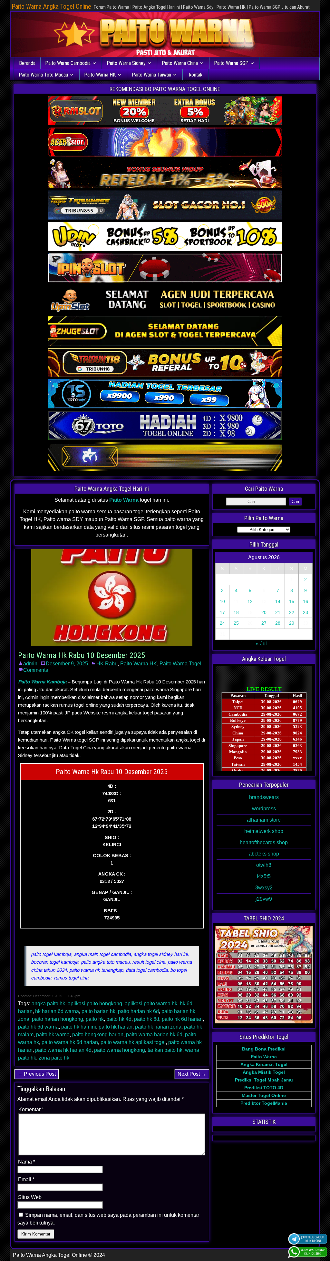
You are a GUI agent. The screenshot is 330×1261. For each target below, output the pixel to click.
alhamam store (264, 820)
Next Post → (192, 1074)
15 (291, 601)
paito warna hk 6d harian (70, 1042)
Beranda (27, 63)
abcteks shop (264, 853)
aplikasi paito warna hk (151, 1003)
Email (26, 1179)
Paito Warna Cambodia (68, 63)
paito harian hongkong (57, 1019)
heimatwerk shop (263, 831)
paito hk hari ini (78, 1027)
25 (236, 623)
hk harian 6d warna (57, 1011)
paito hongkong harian (97, 1034)
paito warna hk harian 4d (63, 1050)
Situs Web (30, 1197)
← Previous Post (36, 1074)
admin (30, 663)
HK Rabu (107, 663)
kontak (195, 75)
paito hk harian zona (158, 1027)
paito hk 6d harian (182, 1019)
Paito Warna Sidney (126, 63)
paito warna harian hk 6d (154, 1034)
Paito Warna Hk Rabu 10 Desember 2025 (81, 655)
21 (277, 612)
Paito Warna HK (100, 75)
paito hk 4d (118, 1019)
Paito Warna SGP (231, 63)
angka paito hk (48, 1003)
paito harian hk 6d (138, 1011)
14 (277, 601)
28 (277, 623)
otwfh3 (263, 865)
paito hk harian (115, 1027)
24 (222, 623)
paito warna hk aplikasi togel (133, 1042)
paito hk (95, 1019)
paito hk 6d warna (38, 1027)
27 (264, 623)
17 (222, 612)
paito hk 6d (146, 1019)
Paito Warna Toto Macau (43, 75)
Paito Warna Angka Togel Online (51, 6)
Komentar (31, 1109)
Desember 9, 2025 (67, 663)
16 (305, 601)
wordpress (264, 808)
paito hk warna (53, 1034)
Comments (35, 670)
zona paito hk (54, 1058)
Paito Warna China (180, 63)
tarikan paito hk (165, 1050)
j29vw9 (264, 899)
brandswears (264, 797)
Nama (26, 1161)
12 (250, 601)
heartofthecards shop (264, 842)
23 (305, 612)
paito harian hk (98, 1011)
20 (264, 612)
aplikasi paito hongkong (95, 1003)
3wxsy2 (264, 887)
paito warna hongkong (119, 1050)
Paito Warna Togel (180, 663)
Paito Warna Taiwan (151, 75)
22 (291, 612)
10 (222, 601)
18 (236, 612)
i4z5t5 (264, 876)
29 (291, 623)
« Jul (261, 643)
